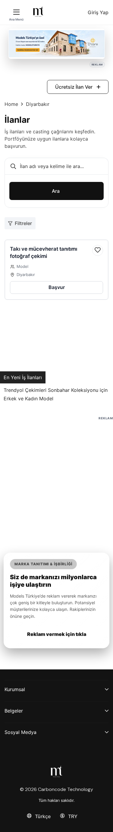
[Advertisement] (56, 478)
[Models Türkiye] (38, 11)
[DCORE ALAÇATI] (57, 44)
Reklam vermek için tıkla (56, 634)
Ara (56, 191)
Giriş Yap (98, 12)
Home (11, 104)
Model (22, 266)
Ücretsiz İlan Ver (74, 87)
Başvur (57, 287)
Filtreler (23, 223)
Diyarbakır (26, 274)
